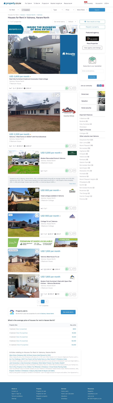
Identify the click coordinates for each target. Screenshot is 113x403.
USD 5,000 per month (51, 153)
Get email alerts (59, 21)
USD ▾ (106, 3)
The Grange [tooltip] (84, 193)
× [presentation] (22, 10)
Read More (72, 183)
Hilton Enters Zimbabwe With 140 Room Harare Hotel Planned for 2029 (29, 355)
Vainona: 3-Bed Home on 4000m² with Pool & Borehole (27, 137)
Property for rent (41, 393)
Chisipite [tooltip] (83, 154)
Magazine (90, 391)
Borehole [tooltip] (83, 121)
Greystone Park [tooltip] (85, 140)
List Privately (88, 2)
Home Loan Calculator (67, 393)
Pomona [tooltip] (82, 199)
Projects (38, 398)
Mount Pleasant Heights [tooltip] (88, 179)
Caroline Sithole (69, 116)
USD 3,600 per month (19, 76)
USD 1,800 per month (50, 277)
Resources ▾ (68, 3)
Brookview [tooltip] (83, 190)
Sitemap (14, 398)
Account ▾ (99, 3)
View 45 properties (22, 337)
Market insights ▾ (56, 3)
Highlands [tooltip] (83, 151)
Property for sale (41, 391)
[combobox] (35, 9)
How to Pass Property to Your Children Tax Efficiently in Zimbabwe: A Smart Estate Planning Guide (38, 367)
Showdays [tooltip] (83, 127)
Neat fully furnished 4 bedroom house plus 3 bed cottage (28, 79)
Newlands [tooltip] (83, 176)
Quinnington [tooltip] (84, 168)
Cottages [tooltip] (83, 133)
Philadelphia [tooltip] (84, 182)
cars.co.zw (91, 396)
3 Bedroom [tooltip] (83, 118)
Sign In (13, 393)
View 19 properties (22, 333)
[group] (43, 29)
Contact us (15, 391)
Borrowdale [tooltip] (84, 148)
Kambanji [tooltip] (83, 159)
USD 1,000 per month (50, 251)
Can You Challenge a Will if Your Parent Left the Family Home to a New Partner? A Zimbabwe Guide (38, 359)
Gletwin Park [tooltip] (84, 162)
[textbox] (32, 10)
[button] (10, 54)
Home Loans (64, 391)
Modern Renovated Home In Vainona (53, 158)
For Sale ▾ (28, 3)
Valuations (64, 396)
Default (70, 21)
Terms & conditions (17, 396)
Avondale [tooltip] (83, 173)
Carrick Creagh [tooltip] (85, 196)
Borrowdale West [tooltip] (85, 165)
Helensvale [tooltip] (83, 157)
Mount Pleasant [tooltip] (85, 145)
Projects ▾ (45, 3)
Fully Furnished (85, 124)
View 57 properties (22, 345)
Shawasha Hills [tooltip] (85, 171)
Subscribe (92, 77)
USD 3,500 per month (19, 134)
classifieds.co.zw (92, 393)
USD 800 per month (50, 190)
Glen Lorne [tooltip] (83, 142)
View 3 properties (21, 329)
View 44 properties (22, 341)
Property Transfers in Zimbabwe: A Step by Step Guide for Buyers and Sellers (32, 370)
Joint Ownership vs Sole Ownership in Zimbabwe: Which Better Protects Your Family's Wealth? (37, 363)
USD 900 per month (50, 216)
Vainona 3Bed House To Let (50, 257)
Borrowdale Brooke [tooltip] (86, 188)
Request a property (92, 27)
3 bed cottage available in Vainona (52, 196)
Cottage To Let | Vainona (49, 221)
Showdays (64, 398)
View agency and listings (92, 48)
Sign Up (19, 393)
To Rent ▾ (37, 3)
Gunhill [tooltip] (82, 185)
